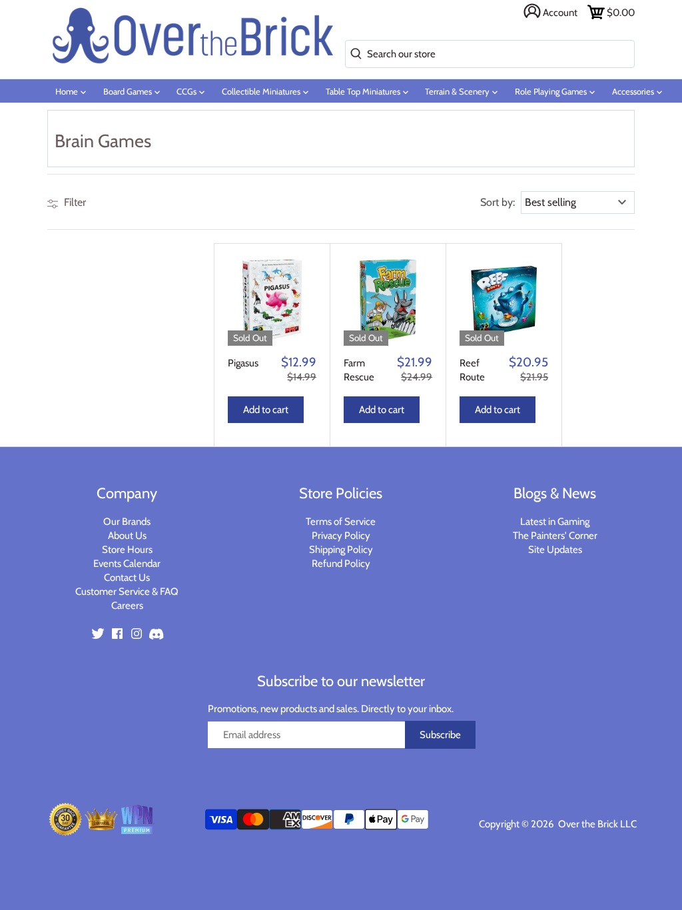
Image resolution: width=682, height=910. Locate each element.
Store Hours (127, 550)
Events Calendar (127, 564)
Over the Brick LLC (596, 824)
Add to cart (265, 410)
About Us (127, 536)
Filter (73, 202)
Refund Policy (341, 564)
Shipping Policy (341, 550)
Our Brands (127, 522)
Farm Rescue (359, 370)
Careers (127, 606)
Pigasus (243, 363)
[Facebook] (117, 633)
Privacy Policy (341, 536)
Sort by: (497, 202)
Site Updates (555, 550)
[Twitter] (98, 633)
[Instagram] (136, 633)
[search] (353, 54)
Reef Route (472, 370)
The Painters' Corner (555, 536)
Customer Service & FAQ (126, 592)
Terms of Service (341, 522)
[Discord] (156, 633)
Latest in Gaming (554, 522)
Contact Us (127, 578)
